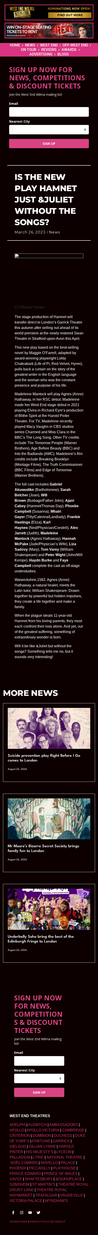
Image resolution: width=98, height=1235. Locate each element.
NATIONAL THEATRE (64, 1157)
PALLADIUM (20, 1157)
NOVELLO (49, 1163)
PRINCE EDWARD (25, 1174)
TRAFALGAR (46, 1195)
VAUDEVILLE (71, 1195)
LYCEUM (64, 1152)
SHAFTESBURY (39, 1179)
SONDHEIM (19, 1184)
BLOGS (63, 54)
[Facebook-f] (13, 1212)
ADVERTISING (40, 54)
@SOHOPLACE (68, 1179)
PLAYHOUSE (64, 1168)
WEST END (49, 45)
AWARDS (69, 50)
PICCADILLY (39, 1168)
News (54, 232)
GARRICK (61, 1141)
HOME (15, 45)
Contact (59, 1221)
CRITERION (20, 1135)
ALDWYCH (37, 1125)
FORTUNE (41, 1141)
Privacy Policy (40, 1221)
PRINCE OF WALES (60, 1174)
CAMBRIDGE (73, 1130)
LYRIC (38, 1157)
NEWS (30, 45)
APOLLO (17, 1130)
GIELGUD (18, 1146)
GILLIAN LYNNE (42, 1146)
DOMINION (42, 1135)
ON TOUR (28, 50)
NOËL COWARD (24, 1163)
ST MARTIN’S (43, 1184)
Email (13, 103)
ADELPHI (18, 1125)
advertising (18, 1221)
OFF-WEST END (75, 45)
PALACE (68, 1163)
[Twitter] (38, 1212)
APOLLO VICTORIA (43, 1130)
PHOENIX (18, 1168)
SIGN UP (49, 143)
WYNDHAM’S (56, 1201)
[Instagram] (21, 1212)
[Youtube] (30, 1212)
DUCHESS (63, 1135)
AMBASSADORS (63, 1125)
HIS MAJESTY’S (40, 1152)
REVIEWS (49, 50)
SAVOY (16, 1179)
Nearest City (19, 121)
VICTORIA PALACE (26, 1201)
